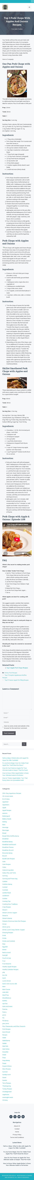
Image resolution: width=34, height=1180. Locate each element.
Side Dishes (5, 1049)
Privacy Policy (17, 1134)
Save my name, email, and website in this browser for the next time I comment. (16, 727)
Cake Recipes (6, 864)
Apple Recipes (6, 810)
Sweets (4, 1080)
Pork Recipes (13, 673)
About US (17, 1126)
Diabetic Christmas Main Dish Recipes (14, 921)
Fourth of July (6, 958)
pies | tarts (5, 1023)
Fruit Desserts (6, 964)
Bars (3, 824)
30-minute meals (7, 796)
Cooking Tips (6, 901)
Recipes (4, 1035)
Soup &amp (6, 1060)
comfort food (6, 893)
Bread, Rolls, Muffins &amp (10, 836)
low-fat (4, 975)
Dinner (4, 924)
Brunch (4, 856)
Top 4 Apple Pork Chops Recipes (17, 668)
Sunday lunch (6, 1074)
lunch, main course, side (9, 983)
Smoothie (5, 1052)
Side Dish (5, 1046)
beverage (5, 827)
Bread (4, 833)
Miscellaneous (6, 998)
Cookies (4, 898)
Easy (3, 944)
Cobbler (4, 881)
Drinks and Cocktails (8, 941)
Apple (4, 807)
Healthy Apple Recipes (9, 966)
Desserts (5, 915)
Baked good (6, 816)
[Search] (24, 744)
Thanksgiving (6, 1086)
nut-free (4, 1003)
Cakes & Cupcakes (8, 870)
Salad (4, 1037)
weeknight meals (7, 1097)
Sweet (4, 1077)
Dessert (4, 910)
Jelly (3, 972)
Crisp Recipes (6, 907)
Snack (4, 1054)
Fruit (3, 961)
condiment (5, 895)
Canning (5, 876)
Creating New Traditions (10, 904)
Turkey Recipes (7, 1089)
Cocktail (4, 887)
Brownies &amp (7, 853)
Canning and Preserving (9, 878)
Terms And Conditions (17, 1137)
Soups (4, 1063)
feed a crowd (6, 952)
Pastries (4, 1009)
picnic (4, 1015)
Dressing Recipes (7, 932)
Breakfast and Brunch (9, 844)
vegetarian (5, 1094)
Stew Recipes (6, 1069)
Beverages (5, 830)
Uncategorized (6, 1091)
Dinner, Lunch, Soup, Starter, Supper (13, 929)
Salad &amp (6, 1040)
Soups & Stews (7, 1066)
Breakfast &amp (7, 841)
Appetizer (5, 802)
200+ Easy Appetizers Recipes (11, 793)
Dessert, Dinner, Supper (9, 912)
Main (3, 986)
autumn (4, 813)
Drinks (4, 938)
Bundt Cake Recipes (8, 858)
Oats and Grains (7, 1006)
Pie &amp (5, 1020)
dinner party (6, 927)
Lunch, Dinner (6, 981)
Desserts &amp (7, 918)
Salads (4, 1043)
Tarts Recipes (6, 1083)
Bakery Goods (6, 819)
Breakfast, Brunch (8, 850)
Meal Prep (5, 995)
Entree (7, 673)
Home (17, 1132)
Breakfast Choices (8, 847)
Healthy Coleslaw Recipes (10, 969)
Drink (4, 935)
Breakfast (5, 839)
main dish (5, 992)
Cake (3, 861)
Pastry (4, 1012)
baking (4, 822)
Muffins (4, 1000)
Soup (4, 1057)
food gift (5, 955)
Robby (20, 29)
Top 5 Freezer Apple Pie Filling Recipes (17, 680)
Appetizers (5, 804)
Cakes (4, 867)
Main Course (6, 989)
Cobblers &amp (7, 884)
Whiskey (5, 1100)
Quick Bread (6, 1032)
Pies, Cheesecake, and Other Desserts (13, 1026)
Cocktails (5, 890)
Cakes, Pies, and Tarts (9, 873)
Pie (3, 1018)
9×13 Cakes (6, 799)
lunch (4, 978)
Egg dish (5, 947)
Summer (5, 1072)
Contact (17, 1129)
